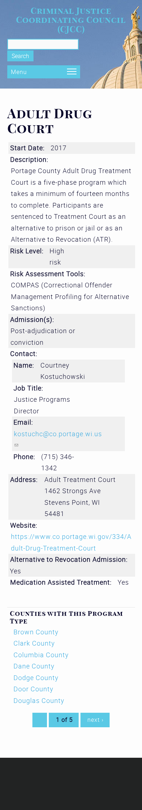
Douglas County (38, 700)
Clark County (34, 643)
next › (95, 720)
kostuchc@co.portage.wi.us (58, 439)
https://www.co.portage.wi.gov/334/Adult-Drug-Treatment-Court (71, 542)
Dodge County (36, 677)
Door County (33, 688)
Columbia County (41, 654)
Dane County (34, 666)
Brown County (36, 631)
